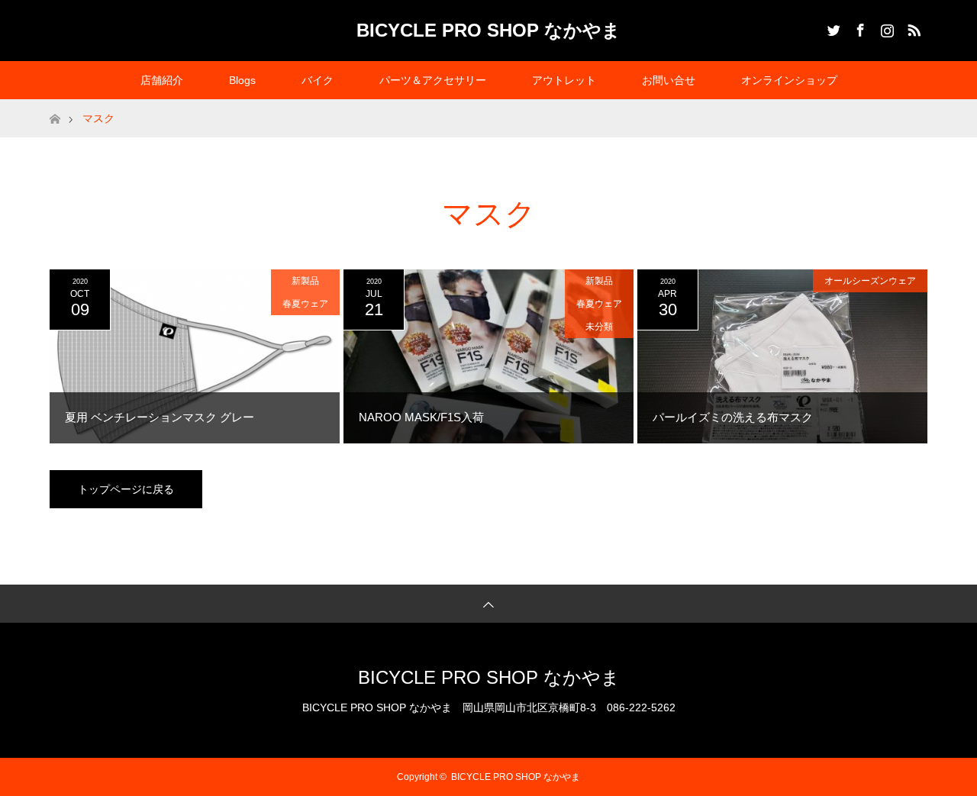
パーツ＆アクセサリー (432, 80)
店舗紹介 (161, 80)
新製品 (305, 281)
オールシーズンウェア (870, 281)
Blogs (242, 80)
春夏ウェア (305, 303)
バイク (317, 80)
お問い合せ (668, 80)
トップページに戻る (126, 489)
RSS (912, 27)
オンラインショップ (789, 80)
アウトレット (564, 80)
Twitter (832, 27)
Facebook (858, 27)
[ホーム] (55, 105)
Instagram (885, 27)
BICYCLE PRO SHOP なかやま (488, 30)
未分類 (599, 326)
